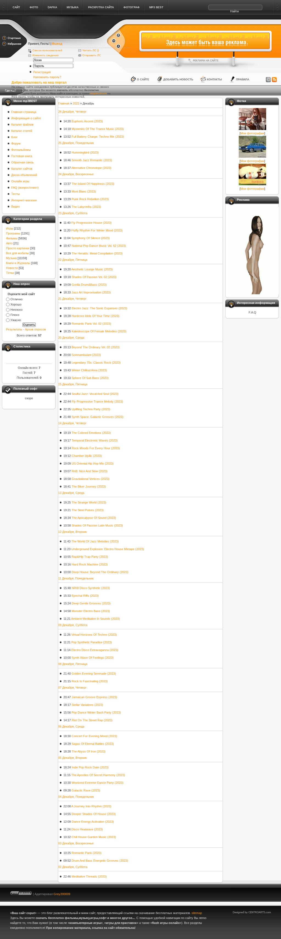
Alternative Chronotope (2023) (91, 167)
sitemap (197, 913)
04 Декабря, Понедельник (76, 796)
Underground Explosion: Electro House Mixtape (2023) (107, 549)
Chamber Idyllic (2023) (87, 455)
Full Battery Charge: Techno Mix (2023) (98, 136)
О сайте (143, 79)
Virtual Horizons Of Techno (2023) (94, 634)
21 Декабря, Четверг (72, 298)
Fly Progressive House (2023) (91, 222)
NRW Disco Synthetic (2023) (91, 588)
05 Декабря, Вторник (72, 757)
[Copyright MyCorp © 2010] (256, 893)
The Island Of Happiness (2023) (93, 183)
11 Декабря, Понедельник (76, 578)
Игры (9, 228)
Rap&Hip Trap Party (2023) (90, 556)
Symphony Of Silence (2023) (90, 238)
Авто (9, 243)
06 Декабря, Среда (71, 726)
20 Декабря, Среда (71, 337)
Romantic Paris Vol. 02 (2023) (91, 323)
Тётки (10, 273)
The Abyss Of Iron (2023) (89, 751)
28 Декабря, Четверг (72, 111)
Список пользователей (47, 50)
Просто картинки (17, 248)
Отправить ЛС (91, 55)
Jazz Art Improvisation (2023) (91, 292)
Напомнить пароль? (47, 77)
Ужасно (15, 320)
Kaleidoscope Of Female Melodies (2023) (99, 331)
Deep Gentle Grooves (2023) (91, 603)
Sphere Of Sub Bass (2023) (90, 378)
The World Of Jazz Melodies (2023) (95, 541)
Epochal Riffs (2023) (85, 595)
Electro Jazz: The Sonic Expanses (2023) (99, 308)
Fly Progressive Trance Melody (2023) (97, 401)
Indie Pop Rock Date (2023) (90, 767)
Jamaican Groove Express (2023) (94, 697)
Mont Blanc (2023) (84, 191)
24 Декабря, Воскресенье (76, 174)
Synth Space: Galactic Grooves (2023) (97, 416)
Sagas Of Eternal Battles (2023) (93, 743)
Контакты (214, 79)
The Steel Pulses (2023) (88, 510)
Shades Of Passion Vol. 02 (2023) (94, 277)
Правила (242, 79)
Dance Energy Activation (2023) (93, 821)
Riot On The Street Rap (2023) (92, 720)
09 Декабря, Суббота (72, 625)
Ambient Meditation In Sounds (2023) (95, 618)
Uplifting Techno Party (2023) (91, 409)
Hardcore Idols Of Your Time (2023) (95, 316)
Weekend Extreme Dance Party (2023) (97, 782)
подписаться (98, 93)
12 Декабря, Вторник (72, 531)
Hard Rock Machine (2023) (90, 564)
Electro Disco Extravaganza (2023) (94, 650)
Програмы (13, 233)
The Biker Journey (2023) (89, 486)
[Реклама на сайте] (206, 61)
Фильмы (12, 238)
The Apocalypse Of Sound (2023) (94, 517)
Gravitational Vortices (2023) (90, 478)
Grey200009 (62, 894)
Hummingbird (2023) (85, 152)
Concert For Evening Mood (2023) (94, 736)
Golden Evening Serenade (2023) (94, 673)
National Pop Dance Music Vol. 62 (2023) (99, 245)
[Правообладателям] (268, 80)
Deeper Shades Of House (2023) (94, 814)
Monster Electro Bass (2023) (91, 611)
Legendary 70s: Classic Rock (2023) (96, 362)
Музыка (11, 258)
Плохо (14, 314)
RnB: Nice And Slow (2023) (90, 471)
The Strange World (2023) (89, 502)
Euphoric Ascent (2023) (87, 121)
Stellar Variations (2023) (87, 704)
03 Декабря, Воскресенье (76, 843)
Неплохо (16, 309)
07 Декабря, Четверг (72, 687)
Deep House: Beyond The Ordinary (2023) (100, 572)
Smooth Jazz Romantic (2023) (92, 160)
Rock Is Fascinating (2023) (90, 681)
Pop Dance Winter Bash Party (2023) (96, 712)
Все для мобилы (17, 253)
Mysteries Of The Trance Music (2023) (98, 129)
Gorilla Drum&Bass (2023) (89, 284)
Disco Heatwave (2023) (87, 829)
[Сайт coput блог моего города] (67, 36)
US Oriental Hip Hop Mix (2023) (93, 463)
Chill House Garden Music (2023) (94, 837)
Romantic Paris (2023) (87, 853)
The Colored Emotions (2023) (91, 432)
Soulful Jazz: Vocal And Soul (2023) (95, 393)
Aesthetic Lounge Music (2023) (92, 269)
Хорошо (15, 304)
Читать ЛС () (90, 50)
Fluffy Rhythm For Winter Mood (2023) (97, 230)
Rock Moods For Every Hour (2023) (96, 448)
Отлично (16, 299)
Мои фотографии (252, 133)
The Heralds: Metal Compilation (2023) (97, 253)
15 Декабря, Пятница (72, 384)
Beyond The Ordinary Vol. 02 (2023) (96, 347)
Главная (63, 103)
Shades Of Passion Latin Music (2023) (97, 525)
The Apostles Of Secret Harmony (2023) (98, 775)
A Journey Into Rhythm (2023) (91, 806)
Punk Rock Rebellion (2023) (90, 199)
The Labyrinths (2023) (86, 206)
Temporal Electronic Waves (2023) (95, 440)
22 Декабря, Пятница (72, 259)
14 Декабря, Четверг (72, 423)
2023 (76, 103)
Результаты (14, 329)
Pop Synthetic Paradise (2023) (91, 642)
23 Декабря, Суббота (72, 213)
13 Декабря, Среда (71, 492)
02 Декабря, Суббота (72, 867)
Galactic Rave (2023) (86, 790)
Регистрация (42, 72)
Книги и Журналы (18, 263)
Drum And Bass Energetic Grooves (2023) (100, 860)
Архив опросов (35, 329)
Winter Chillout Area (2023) (89, 370)
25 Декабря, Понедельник (76, 143)
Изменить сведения (45, 55)
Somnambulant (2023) (86, 355)
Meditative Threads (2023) (89, 876)
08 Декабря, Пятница (72, 664)
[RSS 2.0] (274, 80)
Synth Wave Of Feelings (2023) (93, 657)
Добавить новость (178, 79)
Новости (12, 268)
